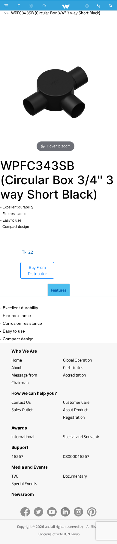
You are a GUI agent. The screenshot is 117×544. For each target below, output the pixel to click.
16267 (17, 456)
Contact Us (21, 402)
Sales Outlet (22, 409)
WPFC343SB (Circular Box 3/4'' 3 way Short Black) (55, 13)
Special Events (24, 483)
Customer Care (76, 402)
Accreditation (74, 375)
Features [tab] (59, 290)
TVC (14, 476)
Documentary (75, 476)
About (16, 367)
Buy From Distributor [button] (37, 270)
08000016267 (76, 456)
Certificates (73, 367)
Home (16, 360)
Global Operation (77, 360)
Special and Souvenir (81, 436)
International (22, 436)
